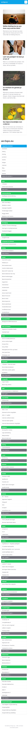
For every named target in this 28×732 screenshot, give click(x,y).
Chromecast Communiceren (9, 244)
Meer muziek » (5, 490)
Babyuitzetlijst (5, 435)
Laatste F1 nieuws (6, 564)
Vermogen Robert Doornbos (9, 569)
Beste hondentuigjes (7, 276)
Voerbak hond (5, 332)
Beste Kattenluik (6, 660)
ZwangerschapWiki (7, 208)
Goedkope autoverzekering (9, 196)
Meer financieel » (6, 375)
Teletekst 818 (5, 575)
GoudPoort (4, 372)
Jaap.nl (4, 689)
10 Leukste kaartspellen (8, 546)
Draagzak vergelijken (7, 601)
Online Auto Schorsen (7, 186)
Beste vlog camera (6, 384)
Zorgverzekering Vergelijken (9, 710)
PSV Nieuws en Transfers (8, 645)
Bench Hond (5, 298)
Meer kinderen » (6, 441)
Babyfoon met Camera (7, 216)
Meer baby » (5, 219)
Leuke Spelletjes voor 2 (8, 552)
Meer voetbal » (5, 651)
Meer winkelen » (6, 675)
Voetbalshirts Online (7, 648)
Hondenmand (5, 287)
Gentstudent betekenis (8, 250)
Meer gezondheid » (7, 403)
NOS (3, 505)
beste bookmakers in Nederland (10, 391)
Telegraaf (4, 502)
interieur (4, 165)
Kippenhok (4, 282)
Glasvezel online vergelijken (9, 412)
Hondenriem (5, 669)
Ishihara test (5, 400)
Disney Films (5, 344)
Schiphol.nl (5, 529)
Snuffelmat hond (6, 309)
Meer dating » (5, 253)
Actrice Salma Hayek (7, 341)
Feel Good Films (6, 352)
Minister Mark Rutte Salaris (9, 522)
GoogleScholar (5, 237)
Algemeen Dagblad (7, 499)
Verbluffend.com (6, 510)
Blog (3, 168)
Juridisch (4, 157)
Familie (4, 159)
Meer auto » (5, 189)
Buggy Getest (5, 213)
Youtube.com (5, 482)
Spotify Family (5, 487)
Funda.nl (4, 687)
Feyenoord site (5, 642)
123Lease (4, 184)
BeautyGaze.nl (5, 672)
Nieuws (4, 173)
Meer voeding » (6, 633)
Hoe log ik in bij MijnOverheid (9, 228)
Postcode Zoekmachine (8, 684)
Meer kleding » (6, 450)
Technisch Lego (6, 657)
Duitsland (4, 148)
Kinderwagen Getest (7, 210)
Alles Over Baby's (6, 202)
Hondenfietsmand (6, 306)
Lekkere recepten (6, 628)
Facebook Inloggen (7, 231)
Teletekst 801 (5, 572)
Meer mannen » (6, 469)
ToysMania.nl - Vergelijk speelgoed (10, 543)
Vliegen (4, 162)
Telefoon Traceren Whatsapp (9, 225)
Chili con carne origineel (8, 625)
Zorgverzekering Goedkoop (9, 712)
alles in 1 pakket (6, 415)
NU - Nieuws (5, 496)
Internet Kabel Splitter (7, 420)
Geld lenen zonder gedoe (8, 370)
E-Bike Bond (5, 534)
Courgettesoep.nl (6, 622)
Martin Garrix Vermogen (8, 484)
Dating (3, 151)
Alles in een (5, 409)
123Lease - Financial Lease (8, 364)
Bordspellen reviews (7, 430)
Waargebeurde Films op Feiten (9, 349)
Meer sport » (5, 577)
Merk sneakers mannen (8, 467)
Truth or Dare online (7, 554)
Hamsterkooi (5, 284)
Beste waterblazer (6, 304)
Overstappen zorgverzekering (9, 704)
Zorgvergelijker (6, 707)
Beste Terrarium (6, 295)
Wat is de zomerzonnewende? (9, 592)
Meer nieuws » (5, 513)
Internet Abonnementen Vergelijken (11, 423)
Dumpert (4, 507)
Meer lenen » (5, 460)
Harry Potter (5, 347)
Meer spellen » (5, 557)
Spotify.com (5, 479)
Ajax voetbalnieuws (7, 640)
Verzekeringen (5, 610)
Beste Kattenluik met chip (8, 273)
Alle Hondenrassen (7, 265)
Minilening (5, 458)
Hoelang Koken (6, 630)
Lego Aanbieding (6, 432)
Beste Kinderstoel (6, 438)
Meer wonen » (5, 698)
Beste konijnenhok (6, 279)
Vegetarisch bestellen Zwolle (9, 329)
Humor (4, 170)
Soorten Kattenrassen (7, 268)
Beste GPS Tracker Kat (7, 271)
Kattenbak (4, 290)
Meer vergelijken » (6, 604)
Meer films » (5, 357)
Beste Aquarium (6, 301)
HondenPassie (5, 312)
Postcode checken (6, 681)
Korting (4, 154)
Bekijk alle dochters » (7, 176)
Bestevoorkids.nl (6, 663)
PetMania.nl (5, 262)
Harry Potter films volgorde (9, 584)
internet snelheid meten (8, 418)
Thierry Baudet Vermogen (8, 519)
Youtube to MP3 (6, 476)
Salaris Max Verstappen (8, 566)
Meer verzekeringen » (7, 613)
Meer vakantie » (6, 594)
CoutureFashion (6, 447)
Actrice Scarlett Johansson (8, 338)
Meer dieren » (5, 315)
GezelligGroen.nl (6, 692)
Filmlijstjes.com (6, 355)
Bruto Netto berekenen (8, 367)
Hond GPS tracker (6, 260)
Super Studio (5, 382)
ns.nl (3, 531)
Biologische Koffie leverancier (9, 321)
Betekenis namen (6, 205)
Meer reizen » (5, 537)
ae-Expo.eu (4, 2)
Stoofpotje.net (5, 619)
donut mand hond (6, 293)
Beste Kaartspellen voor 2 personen (11, 549)
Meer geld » (5, 394)
